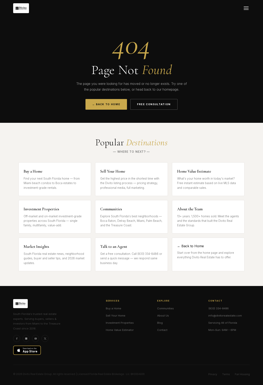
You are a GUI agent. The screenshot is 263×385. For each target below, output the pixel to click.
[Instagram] (26, 338)
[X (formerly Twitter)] (45, 338)
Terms (226, 374)
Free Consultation (154, 104)
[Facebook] (16, 338)
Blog (160, 322)
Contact (162, 329)
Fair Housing (242, 374)
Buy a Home (113, 308)
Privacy (212, 374)
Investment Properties (120, 322)
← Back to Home (106, 104)
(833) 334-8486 (218, 308)
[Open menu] (246, 8)
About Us (163, 315)
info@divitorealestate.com (225, 315)
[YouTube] (35, 338)
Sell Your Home (115, 315)
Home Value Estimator (120, 329)
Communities (165, 308)
